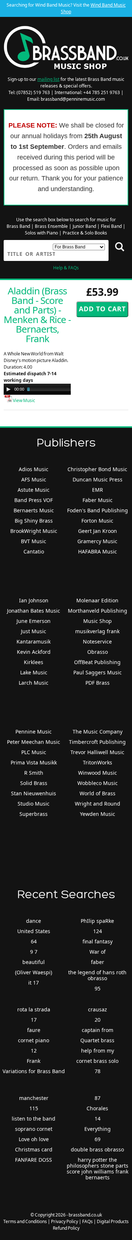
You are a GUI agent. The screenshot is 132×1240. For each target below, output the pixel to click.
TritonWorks (97, 762)
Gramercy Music (97, 541)
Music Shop (97, 620)
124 (97, 931)
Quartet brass (97, 1040)
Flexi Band (111, 226)
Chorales (97, 1108)
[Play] (8, 389)
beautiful (33, 961)
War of (97, 951)
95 (97, 988)
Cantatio (33, 551)
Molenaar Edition (97, 600)
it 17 (33, 982)
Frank (33, 1060)
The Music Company (97, 731)
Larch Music (33, 682)
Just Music (33, 631)
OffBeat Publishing (97, 662)
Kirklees (33, 662)
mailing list (48, 79)
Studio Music (34, 803)
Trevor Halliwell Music (97, 752)
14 (97, 1118)
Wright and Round (97, 803)
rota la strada (33, 1009)
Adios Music (33, 469)
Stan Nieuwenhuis (33, 793)
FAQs (87, 1221)
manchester (33, 1097)
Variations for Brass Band (34, 1071)
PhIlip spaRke (97, 920)
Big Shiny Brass (34, 520)
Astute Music (34, 489)
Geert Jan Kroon (97, 530)
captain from (97, 1029)
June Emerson (33, 620)
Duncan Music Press (97, 479)
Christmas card (33, 1149)
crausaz (97, 1009)
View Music (23, 400)
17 (34, 1019)
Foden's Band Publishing (97, 510)
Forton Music (97, 520)
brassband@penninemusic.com (73, 99)
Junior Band (84, 226)
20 (97, 1019)
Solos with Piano (41, 233)
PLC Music (33, 752)
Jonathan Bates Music (33, 610)
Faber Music (97, 500)
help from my (97, 1050)
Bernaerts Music (34, 510)
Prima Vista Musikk (34, 762)
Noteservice (97, 641)
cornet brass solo (97, 1060)
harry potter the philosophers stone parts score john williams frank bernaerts (97, 1168)
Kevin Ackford (34, 651)
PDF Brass (97, 682)
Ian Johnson (33, 600)
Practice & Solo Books (85, 233)
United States (33, 931)
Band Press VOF (33, 500)
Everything (97, 1128)
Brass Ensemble (51, 226)
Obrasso (97, 651)
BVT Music (33, 541)
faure (33, 1029)
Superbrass (33, 813)
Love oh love (34, 1139)
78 (97, 1071)
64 (34, 941)
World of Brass (97, 793)
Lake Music (33, 672)
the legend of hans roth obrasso (97, 975)
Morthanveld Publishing (97, 610)
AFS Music (33, 479)
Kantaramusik (33, 641)
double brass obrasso (97, 1149)
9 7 (33, 951)
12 (34, 1050)
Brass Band (18, 226)
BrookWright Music (33, 530)
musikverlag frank (97, 631)
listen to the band (33, 1118)
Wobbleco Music (97, 783)
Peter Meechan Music (33, 741)
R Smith (33, 772)
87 (97, 1097)
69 (97, 1139)
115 (33, 1108)
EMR (97, 489)
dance (33, 920)
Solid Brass (33, 783)
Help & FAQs (66, 268)
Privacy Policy (64, 1221)
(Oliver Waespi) (33, 972)
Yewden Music (97, 813)
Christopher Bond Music (97, 469)
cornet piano (33, 1040)
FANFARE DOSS (33, 1159)
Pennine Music (33, 731)
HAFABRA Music (97, 551)
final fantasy (97, 941)
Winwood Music (97, 772)
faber (97, 961)
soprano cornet (33, 1128)
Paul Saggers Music (97, 672)
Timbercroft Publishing (97, 741)
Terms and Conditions (25, 1221)
